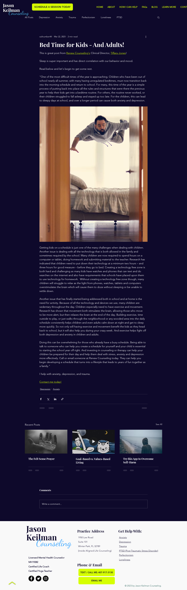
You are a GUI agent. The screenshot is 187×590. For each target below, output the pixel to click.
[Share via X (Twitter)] (48, 399)
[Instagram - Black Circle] (46, 578)
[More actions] (146, 36)
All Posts (29, 17)
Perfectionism (88, 17)
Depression (44, 17)
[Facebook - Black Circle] (31, 578)
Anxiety (59, 17)
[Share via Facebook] (40, 399)
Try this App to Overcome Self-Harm (138, 460)
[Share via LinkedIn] (55, 399)
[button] (111, 7)
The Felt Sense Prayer (41, 459)
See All (159, 424)
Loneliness (106, 17)
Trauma (72, 17)
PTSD (119, 17)
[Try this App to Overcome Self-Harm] (141, 442)
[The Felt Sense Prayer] (46, 442)
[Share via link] (62, 399)
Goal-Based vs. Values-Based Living (93, 460)
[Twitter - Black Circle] (38, 578)
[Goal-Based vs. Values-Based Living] (93, 442)
